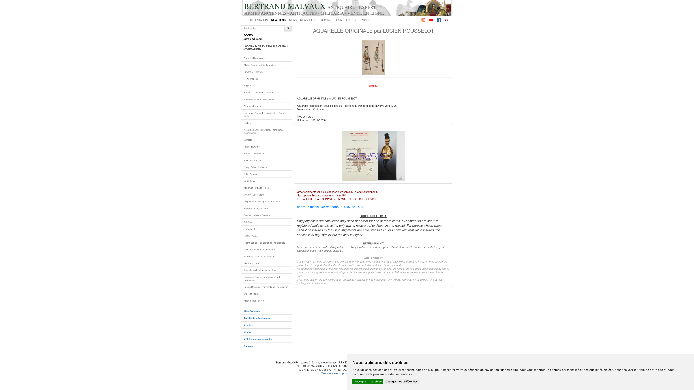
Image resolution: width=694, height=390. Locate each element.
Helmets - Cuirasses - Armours (259, 92)
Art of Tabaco (250, 174)
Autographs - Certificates (256, 208)
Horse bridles (250, 228)
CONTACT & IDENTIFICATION (338, 20)
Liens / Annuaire (252, 311)
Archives (248, 325)
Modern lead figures (254, 300)
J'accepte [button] (360, 381)
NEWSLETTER (308, 20)
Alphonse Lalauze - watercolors (259, 256)
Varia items (249, 180)
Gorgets (248, 139)
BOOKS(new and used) (253, 37)
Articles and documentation (258, 339)
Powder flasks (251, 78)
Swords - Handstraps (254, 58)
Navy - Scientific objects (255, 167)
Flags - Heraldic (252, 146)
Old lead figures (252, 293)
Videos (247, 332)
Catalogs (248, 346)
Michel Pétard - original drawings (260, 64)
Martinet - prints (251, 263)
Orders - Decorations (254, 194)
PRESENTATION (258, 20)
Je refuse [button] (376, 381)
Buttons (247, 122)
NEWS (293, 20)
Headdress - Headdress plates (259, 99)
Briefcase (248, 222)
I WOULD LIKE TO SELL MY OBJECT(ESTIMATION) (265, 47)
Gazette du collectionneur (257, 318)
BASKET (365, 20)
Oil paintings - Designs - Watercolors (262, 201)
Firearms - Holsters (253, 71)
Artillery (247, 85)
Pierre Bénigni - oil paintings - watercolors (264, 242)
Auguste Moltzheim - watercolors (260, 270)
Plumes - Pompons (253, 106)
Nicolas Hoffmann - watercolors (259, 249)
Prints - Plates (251, 235)
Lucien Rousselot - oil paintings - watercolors (266, 286)
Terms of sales (329, 373)
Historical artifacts (252, 160)
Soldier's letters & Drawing (257, 215)
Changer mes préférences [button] (401, 381)
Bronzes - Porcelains (254, 153)
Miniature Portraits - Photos (257, 187)
